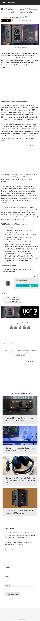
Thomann (4, 271)
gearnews (11, 2)
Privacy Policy (17, 617)
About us (8, 617)
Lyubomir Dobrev (15, 17)
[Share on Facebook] (28, 344)
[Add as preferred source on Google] (6, 20)
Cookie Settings (20, 619)
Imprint (25, 617)
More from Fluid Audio (12, 299)
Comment (9, 550)
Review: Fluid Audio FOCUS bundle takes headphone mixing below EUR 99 (20, 480)
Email (7, 576)
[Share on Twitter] (35, 344)
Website (8, 585)
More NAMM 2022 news (13, 302)
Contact (32, 617)
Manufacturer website (12, 297)
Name (7, 567)
